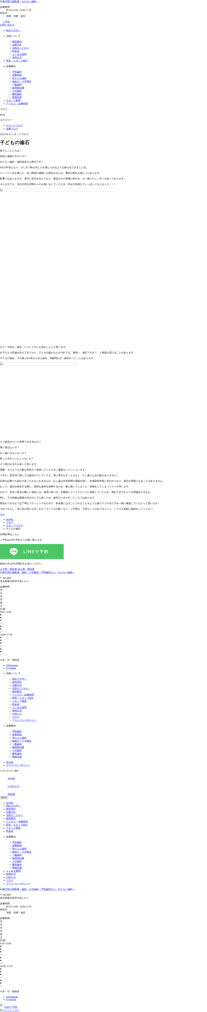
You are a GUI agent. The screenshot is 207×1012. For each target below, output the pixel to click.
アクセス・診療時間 (17, 103)
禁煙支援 (17, 97)
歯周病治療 (18, 87)
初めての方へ (13, 30)
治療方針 (17, 45)
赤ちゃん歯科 (19, 78)
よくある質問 (19, 54)
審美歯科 (17, 94)
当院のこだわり (20, 48)
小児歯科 (17, 91)
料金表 (15, 51)
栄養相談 (17, 75)
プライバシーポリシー (24, 720)
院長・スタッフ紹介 (17, 60)
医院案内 (17, 41)
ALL (2, 514)
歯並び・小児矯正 (22, 81)
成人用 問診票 (26, 569)
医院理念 (17, 682)
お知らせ (17, 714)
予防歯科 (17, 72)
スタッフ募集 (13, 100)
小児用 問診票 (8, 569)
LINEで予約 (11, 1007)
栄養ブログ (12, 128)
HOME (9, 762)
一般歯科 (17, 84)
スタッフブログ (14, 125)
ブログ (15, 717)
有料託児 (17, 57)
